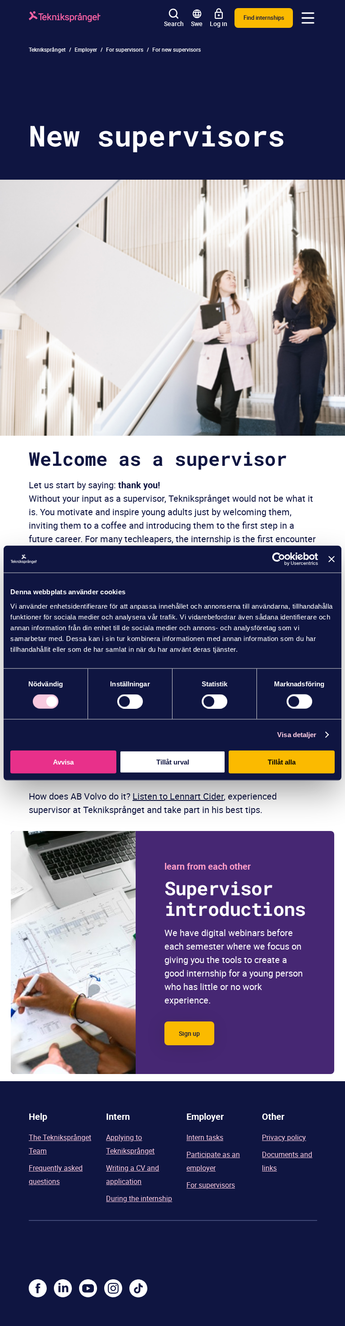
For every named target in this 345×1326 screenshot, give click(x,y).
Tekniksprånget (47, 49)
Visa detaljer (296, 734)
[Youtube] (88, 1288)
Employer (86, 49)
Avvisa (63, 761)
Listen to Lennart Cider (178, 796)
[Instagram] (113, 1288)
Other (273, 1116)
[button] (308, 18)
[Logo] (65, 18)
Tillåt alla (282, 761)
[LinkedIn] (63, 1288)
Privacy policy (284, 1137)
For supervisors (124, 49)
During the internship (139, 1198)
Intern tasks (204, 1137)
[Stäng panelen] (331, 559)
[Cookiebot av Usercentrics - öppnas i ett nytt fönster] (278, 559)
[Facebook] (38, 1288)
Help (38, 1116)
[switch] (130, 701)
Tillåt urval (172, 761)
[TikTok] (138, 1288)
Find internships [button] (263, 17)
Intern (118, 1116)
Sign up (189, 1033)
